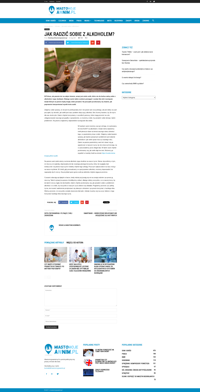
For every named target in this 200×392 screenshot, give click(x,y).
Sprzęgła (125, 367)
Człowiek (62, 21)
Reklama (51, 1)
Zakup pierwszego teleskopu (102, 370)
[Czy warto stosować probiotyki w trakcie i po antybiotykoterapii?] (55, 255)
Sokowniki (126, 360)
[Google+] (150, 1)
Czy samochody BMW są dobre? (133, 83)
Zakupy (129, 21)
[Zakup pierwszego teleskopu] (88, 372)
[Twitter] (154, 1)
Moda (71, 21)
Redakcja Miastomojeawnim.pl (57, 38)
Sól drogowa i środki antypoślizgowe (137, 370)
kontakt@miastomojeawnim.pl (54, 368)
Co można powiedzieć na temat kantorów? (104, 350)
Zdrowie (145, 21)
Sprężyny (125, 373)
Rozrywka (118, 21)
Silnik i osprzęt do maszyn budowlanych (138, 376)
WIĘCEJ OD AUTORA (74, 242)
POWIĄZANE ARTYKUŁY (54, 242)
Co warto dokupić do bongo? (131, 77)
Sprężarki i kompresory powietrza (135, 364)
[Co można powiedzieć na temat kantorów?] (88, 352)
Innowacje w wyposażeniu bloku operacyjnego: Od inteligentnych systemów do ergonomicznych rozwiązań (104, 268)
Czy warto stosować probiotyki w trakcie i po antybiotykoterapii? (54, 266)
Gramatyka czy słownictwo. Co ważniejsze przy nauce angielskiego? (105, 361)
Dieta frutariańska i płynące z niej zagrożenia (58, 214)
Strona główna (48, 26)
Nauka (86, 21)
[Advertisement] (118, 10)
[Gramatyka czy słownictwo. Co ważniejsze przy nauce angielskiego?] (88, 362)
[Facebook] (147, 1)
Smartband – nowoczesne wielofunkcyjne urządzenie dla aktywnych (100, 214)
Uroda (136, 21)
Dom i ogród (51, 21)
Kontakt (58, 1)
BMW (123, 357)
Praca (78, 21)
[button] (153, 20)
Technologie (99, 21)
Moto (109, 21)
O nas (46, 1)
